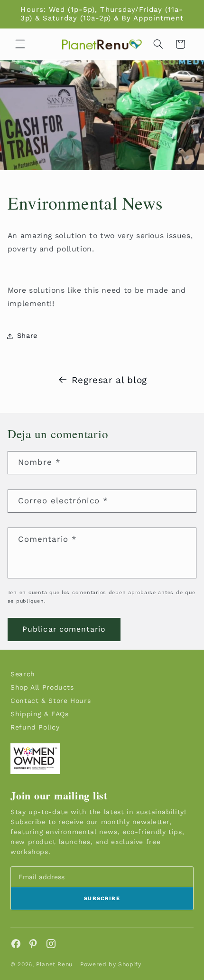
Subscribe (102, 898)
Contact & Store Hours (50, 700)
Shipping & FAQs (39, 714)
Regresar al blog (109, 380)
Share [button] (27, 335)
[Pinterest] (33, 943)
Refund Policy (34, 727)
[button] (20, 44)
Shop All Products (42, 687)
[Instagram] (51, 943)
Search (22, 674)
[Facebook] (15, 943)
